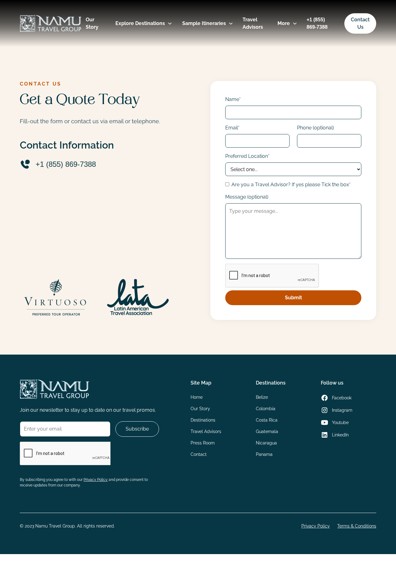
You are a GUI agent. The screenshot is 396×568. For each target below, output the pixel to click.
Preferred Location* (247, 156)
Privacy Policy (315, 526)
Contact (199, 454)
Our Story (92, 23)
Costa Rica (267, 420)
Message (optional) (246, 197)
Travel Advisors (253, 23)
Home (197, 397)
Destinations (203, 420)
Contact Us (360, 23)
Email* (232, 128)
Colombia (265, 408)
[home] (50, 23)
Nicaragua (266, 442)
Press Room (203, 442)
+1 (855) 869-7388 (317, 23)
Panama (264, 454)
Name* (233, 99)
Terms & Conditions (356, 526)
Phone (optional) (315, 128)
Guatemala (267, 431)
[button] (141, 23)
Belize (262, 397)
